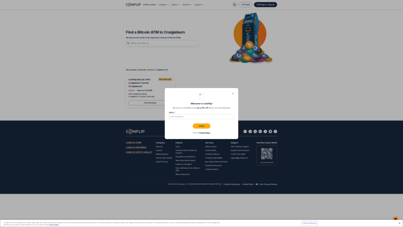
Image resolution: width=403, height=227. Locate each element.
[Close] (399, 223)
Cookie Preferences (310, 223)
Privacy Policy (54, 225)
